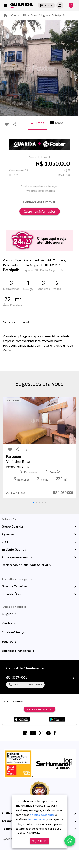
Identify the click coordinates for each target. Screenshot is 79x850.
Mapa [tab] (59, 122)
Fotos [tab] (40, 122)
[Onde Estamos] (71, 5)
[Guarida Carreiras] (75, 586)
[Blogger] (48, 733)
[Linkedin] (25, 733)
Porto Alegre (39, 15)
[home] (21, 5)
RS (24, 15)
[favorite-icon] (7, 124)
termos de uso (37, 819)
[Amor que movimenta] (75, 557)
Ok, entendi (39, 841)
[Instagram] (41, 733)
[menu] (5, 5)
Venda (15, 15)
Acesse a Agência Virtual (39, 709)
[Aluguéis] (16, 614)
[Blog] (75, 542)
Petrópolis (58, 15)
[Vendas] (14, 623)
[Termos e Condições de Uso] (75, 821)
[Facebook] (55, 733)
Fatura (48, 5)
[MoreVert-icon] (27, 449)
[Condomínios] (23, 632)
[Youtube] (33, 733)
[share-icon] (14, 124)
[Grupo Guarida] (75, 526)
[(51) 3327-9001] (73, 677)
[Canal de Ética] (75, 594)
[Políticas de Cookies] (75, 829)
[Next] (73, 68)
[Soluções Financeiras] (33, 651)
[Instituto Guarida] (75, 549)
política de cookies (42, 814)
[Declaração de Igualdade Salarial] (50, 565)
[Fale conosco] (69, 840)
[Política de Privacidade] (75, 813)
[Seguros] (15, 642)
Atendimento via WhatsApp (28, 684)
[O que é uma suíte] (28, 170)
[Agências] (75, 534)
